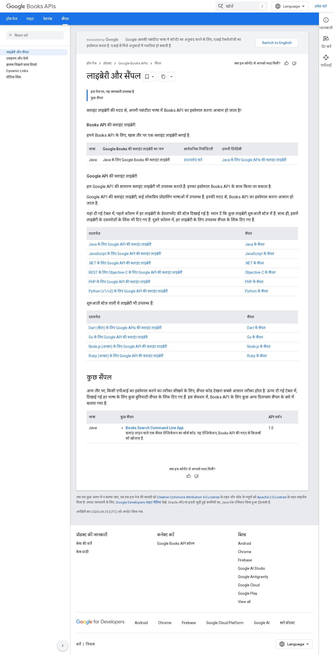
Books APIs (41, 6)
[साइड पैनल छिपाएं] (62, 645)
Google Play (247, 593)
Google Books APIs (133, 63)
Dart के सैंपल (256, 328)
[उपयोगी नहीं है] (294, 63)
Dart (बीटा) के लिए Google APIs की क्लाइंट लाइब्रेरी (125, 328)
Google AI (262, 623)
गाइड (30, 18)
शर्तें (78, 644)
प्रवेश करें (321, 6)
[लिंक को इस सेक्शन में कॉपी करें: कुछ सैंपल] (117, 378)
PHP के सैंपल (254, 282)
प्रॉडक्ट (107, 63)
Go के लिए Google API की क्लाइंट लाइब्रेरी (118, 337)
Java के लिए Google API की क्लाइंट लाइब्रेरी (120, 244)
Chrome (244, 552)
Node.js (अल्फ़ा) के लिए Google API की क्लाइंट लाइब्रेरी (128, 346)
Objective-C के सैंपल (260, 272)
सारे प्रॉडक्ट (287, 623)
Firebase (245, 560)
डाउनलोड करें (193, 160)
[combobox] (241, 6)
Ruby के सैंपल (257, 356)
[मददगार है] (286, 63)
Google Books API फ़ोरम (176, 543)
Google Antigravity (253, 577)
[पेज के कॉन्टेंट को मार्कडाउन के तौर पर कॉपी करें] (163, 76)
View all (244, 602)
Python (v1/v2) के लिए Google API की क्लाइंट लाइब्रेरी (128, 291)
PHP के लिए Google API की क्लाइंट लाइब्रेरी (119, 282)
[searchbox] (35, 35)
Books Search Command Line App (154, 428)
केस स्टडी (82, 552)
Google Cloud (249, 585)
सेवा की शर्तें (84, 543)
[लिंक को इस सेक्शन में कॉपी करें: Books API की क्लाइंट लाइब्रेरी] (140, 125)
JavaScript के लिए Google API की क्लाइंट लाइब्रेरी (125, 254)
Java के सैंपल (255, 244)
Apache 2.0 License (271, 497)
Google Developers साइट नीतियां (138, 502)
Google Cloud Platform (225, 623)
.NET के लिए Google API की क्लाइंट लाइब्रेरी (120, 263)
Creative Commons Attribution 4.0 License (188, 497)
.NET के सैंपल (254, 263)
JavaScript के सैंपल (259, 254)
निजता (90, 644)
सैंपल (65, 18)
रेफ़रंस (47, 18)
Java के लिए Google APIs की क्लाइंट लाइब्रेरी (254, 160)
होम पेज (11, 18)
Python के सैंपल (256, 291)
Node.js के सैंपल (259, 346)
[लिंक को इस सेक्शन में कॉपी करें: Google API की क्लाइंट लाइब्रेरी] (142, 176)
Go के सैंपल (255, 337)
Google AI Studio (251, 568)
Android (244, 543)
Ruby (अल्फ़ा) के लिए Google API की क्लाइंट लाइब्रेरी (126, 356)
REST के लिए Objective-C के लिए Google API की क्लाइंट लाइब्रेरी (135, 272)
